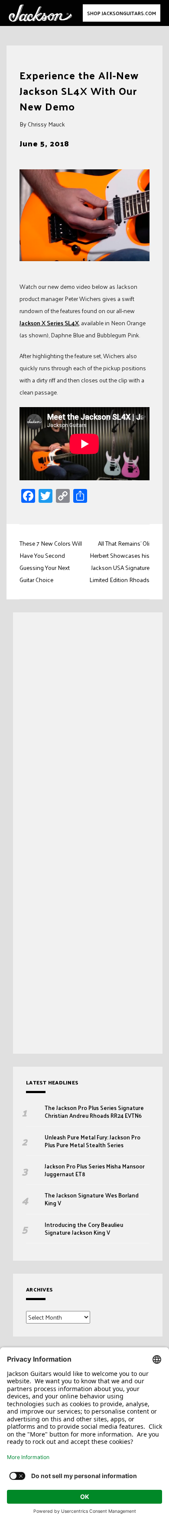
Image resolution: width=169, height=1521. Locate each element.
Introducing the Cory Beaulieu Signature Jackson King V (84, 1228)
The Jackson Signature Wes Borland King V (92, 1199)
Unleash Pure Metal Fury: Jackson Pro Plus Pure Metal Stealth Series (92, 1141)
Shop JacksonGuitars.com (121, 13)
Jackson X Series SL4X (49, 322)
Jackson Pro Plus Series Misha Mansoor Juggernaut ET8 (95, 1170)
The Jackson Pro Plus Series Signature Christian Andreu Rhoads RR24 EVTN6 (94, 1112)
